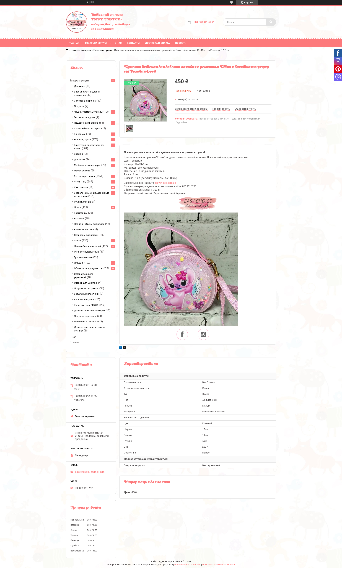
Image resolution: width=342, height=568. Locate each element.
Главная (74, 43)
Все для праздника (84, 176)
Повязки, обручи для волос (89, 224)
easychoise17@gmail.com (90, 471)
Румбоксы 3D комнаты (86, 321)
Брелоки (79, 154)
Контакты (133, 43)
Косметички (80, 213)
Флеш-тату (80, 181)
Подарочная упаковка (86, 122)
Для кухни (79, 159)
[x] (124, 348)
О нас (118, 43)
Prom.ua (187, 561)
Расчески (79, 218)
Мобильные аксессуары (87, 165)
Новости (180, 43)
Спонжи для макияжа (85, 283)
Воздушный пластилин (86, 294)
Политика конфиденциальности (218, 564)
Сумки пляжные (82, 201)
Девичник (79, 86)
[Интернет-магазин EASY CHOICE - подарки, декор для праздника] (76, 22)
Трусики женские (83, 257)
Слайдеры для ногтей (86, 235)
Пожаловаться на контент (187, 564)
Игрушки (79, 262)
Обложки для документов (88, 268)
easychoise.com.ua (165, 182)
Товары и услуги (96, 43)
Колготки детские (84, 229)
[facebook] (120, 348)
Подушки (79, 106)
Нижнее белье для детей (87, 246)
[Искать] (271, 22)
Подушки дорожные (85, 316)
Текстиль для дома (84, 117)
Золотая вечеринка (85, 100)
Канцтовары (81, 187)
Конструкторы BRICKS (86, 305)
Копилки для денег (84, 299)
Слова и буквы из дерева (88, 128)
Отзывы (74, 342)
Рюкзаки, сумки (103, 50)
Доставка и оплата (157, 43)
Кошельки (79, 134)
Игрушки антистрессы (86, 288)
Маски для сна (82, 170)
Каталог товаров (81, 50)
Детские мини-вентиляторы (89, 310)
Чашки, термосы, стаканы (88, 111)
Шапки (77, 240)
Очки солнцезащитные (86, 251)
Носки (77, 207)
